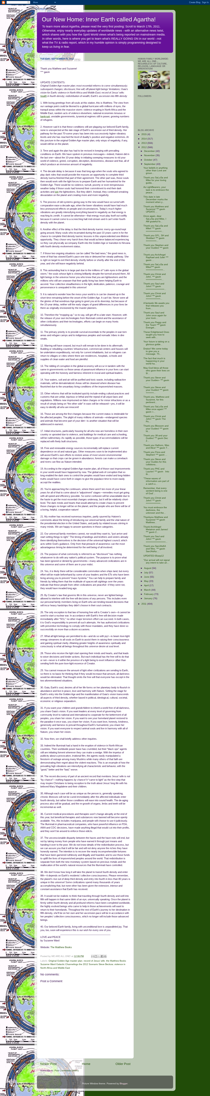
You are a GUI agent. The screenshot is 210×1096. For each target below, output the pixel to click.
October (148, 160)
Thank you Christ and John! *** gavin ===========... (154, 296)
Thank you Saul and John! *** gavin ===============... (155, 539)
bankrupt (45, 116)
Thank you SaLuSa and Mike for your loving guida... (155, 180)
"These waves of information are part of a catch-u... (156, 481)
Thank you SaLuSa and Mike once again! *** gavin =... (155, 409)
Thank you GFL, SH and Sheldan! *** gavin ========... (156, 238)
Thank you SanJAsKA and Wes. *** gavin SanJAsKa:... (154, 549)
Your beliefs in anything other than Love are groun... (155, 170)
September (150, 164)
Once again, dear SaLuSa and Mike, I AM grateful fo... (154, 219)
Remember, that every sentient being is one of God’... (155, 491)
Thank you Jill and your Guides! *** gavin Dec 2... (155, 438)
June (147, 577)
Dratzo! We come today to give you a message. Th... (155, 351)
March (147, 590)
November (150, 155)
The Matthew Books (61, 947)
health (43, 96)
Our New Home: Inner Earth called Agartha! (99, 19)
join (57, 192)
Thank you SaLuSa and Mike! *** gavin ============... (155, 228)
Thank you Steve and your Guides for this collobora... (154, 462)
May (146, 581)
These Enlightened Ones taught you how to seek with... (156, 335)
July (146, 572)
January (148, 598)
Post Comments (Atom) (66, 1070)
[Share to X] (99, 956)
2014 (144, 139)
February (149, 594)
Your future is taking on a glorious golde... (156, 342)
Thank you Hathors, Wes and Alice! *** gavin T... (156, 446)
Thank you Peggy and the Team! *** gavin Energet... (154, 325)
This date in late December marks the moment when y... (155, 199)
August (148, 568)
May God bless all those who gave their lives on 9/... (156, 370)
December (150, 151)
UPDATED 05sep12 (153, 556)
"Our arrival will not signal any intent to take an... (156, 561)
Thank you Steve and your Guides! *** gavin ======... (155, 390)
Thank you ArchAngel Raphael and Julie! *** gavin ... (155, 257)
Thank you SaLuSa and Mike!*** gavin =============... (155, 267)
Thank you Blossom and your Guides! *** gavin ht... (155, 428)
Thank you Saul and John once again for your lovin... (155, 315)
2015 (144, 134)
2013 (144, 143)
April (146, 585)
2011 (144, 604)
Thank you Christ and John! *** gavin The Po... (154, 419)
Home (86, 1064)
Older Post (123, 1064)
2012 (144, 147)
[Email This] (92, 956)
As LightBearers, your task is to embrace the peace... (156, 190)
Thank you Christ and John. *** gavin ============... (154, 277)
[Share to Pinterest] (105, 956)
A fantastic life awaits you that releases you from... (156, 306)
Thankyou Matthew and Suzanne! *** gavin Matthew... (155, 520)
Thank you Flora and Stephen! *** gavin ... (155, 453)
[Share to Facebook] (102, 956)
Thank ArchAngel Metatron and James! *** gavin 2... (155, 529)
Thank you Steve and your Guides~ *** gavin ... (156, 380)
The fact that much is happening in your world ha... (154, 361)
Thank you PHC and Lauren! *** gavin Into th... (156, 471)
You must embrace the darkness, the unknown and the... (155, 510)
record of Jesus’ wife (94, 961)
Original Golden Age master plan (65, 961)
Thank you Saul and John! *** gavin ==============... (154, 286)
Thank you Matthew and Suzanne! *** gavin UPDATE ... (155, 209)
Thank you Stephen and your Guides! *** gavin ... (155, 248)
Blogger (123, 1083)
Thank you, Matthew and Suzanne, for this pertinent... (156, 399)
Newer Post (48, 1064)
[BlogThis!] (95, 956)
